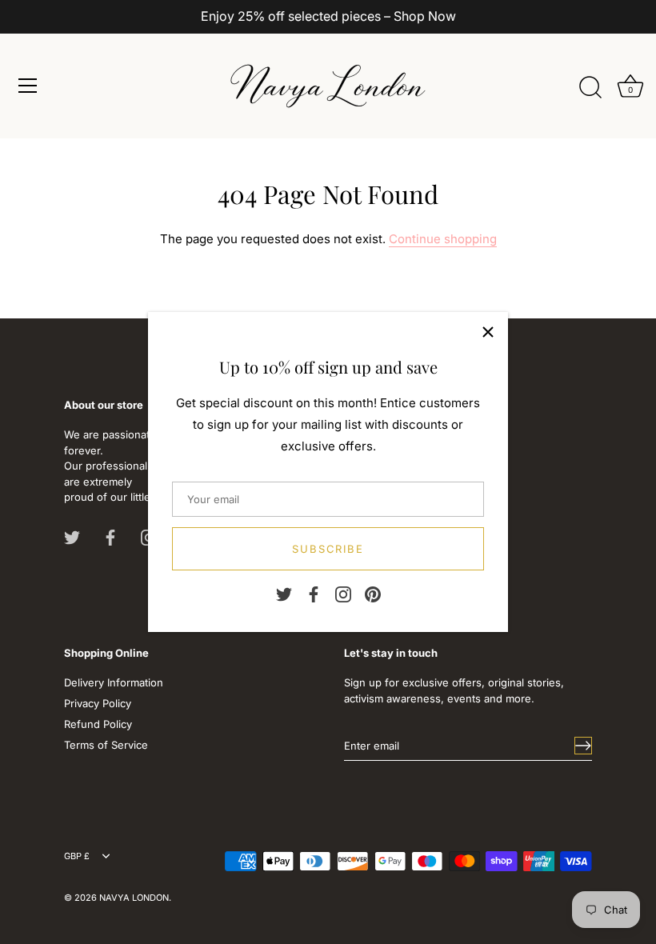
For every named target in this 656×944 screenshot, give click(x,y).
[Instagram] (343, 593)
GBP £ (77, 856)
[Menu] (28, 85)
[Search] (590, 88)
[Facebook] (314, 593)
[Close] (488, 332)
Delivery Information (113, 682)
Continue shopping (443, 238)
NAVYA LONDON (134, 897)
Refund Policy (98, 724)
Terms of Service (106, 744)
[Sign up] (583, 745)
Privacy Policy (97, 703)
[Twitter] (284, 593)
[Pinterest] (373, 593)
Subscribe (328, 548)
